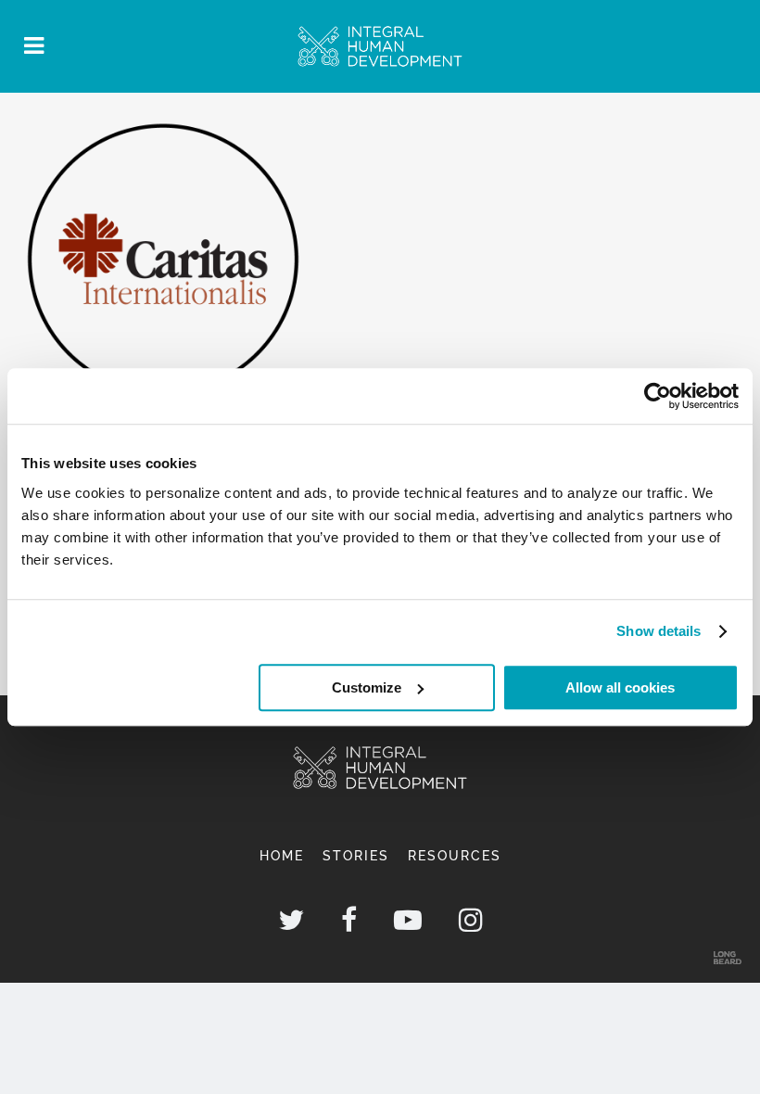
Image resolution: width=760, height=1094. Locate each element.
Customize (366, 687)
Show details (658, 631)
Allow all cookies (620, 687)
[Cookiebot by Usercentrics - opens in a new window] (657, 396)
